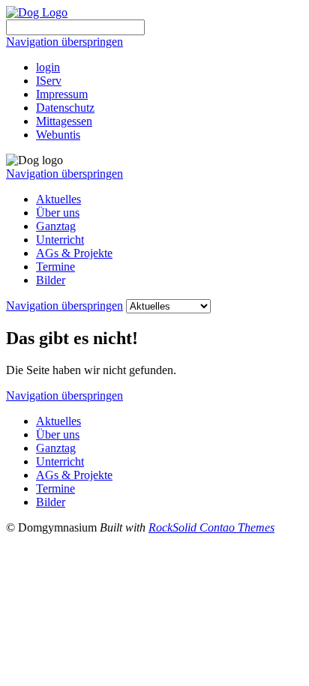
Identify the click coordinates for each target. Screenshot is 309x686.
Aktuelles (58, 199)
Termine (55, 266)
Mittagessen (64, 121)
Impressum (62, 94)
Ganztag (56, 226)
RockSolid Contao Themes (211, 527)
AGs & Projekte (74, 253)
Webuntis (58, 134)
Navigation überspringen (64, 41)
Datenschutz (65, 107)
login (48, 67)
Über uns (58, 212)
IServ (49, 80)
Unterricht (60, 239)
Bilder (50, 280)
